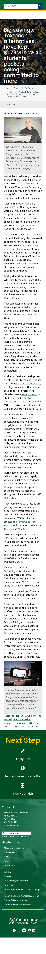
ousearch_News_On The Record (21, 726)
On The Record (27, 88)
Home (8, 88)
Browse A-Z (9, 852)
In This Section (13, 104)
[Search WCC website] (40, 6)
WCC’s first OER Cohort (27, 383)
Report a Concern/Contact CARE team (21, 895)
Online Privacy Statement (16, 900)
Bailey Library (29, 394)
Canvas (7, 876)
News (16, 88)
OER (29, 715)
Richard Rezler (31, 113)
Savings (20, 722)
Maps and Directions (14, 848)
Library (7, 871)
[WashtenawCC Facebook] (14, 931)
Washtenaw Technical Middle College (22, 889)
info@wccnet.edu (12, 825)
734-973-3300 (10, 822)
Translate (26, 836)
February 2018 (18, 715)
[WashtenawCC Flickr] (24, 931)
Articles (12, 90)
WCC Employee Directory (16, 880)
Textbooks (32, 722)
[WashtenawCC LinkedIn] (34, 931)
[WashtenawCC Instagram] (18, 931)
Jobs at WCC (9, 865)
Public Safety (10, 885)
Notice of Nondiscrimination (17, 904)
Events (7, 861)
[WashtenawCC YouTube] (29, 931)
